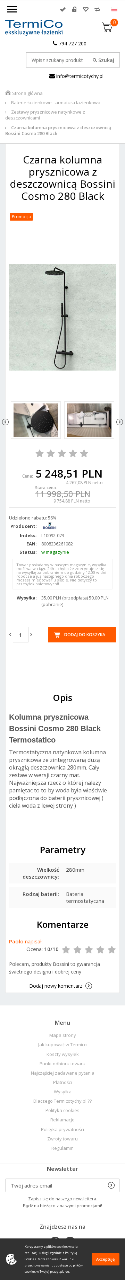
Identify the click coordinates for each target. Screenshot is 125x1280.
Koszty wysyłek (63, 1054)
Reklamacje (62, 1119)
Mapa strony (62, 1035)
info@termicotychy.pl (79, 76)
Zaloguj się (62, 9)
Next (119, 422)
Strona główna (27, 93)
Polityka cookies (62, 1110)
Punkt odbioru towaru (62, 1063)
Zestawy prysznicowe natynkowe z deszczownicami (45, 115)
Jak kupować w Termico (62, 1044)
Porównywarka (97, 9)
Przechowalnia (85, 9)
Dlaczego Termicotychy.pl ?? (62, 1101)
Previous (5, 422)
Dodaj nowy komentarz (55, 986)
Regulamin (62, 1148)
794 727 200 (71, 43)
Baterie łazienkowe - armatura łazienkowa (55, 102)
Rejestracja (74, 9)
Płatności (62, 1082)
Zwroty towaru (62, 1138)
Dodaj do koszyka (84, 635)
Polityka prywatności (62, 1129)
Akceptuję (105, 1259)
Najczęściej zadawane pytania (62, 1073)
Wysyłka (63, 1091)
